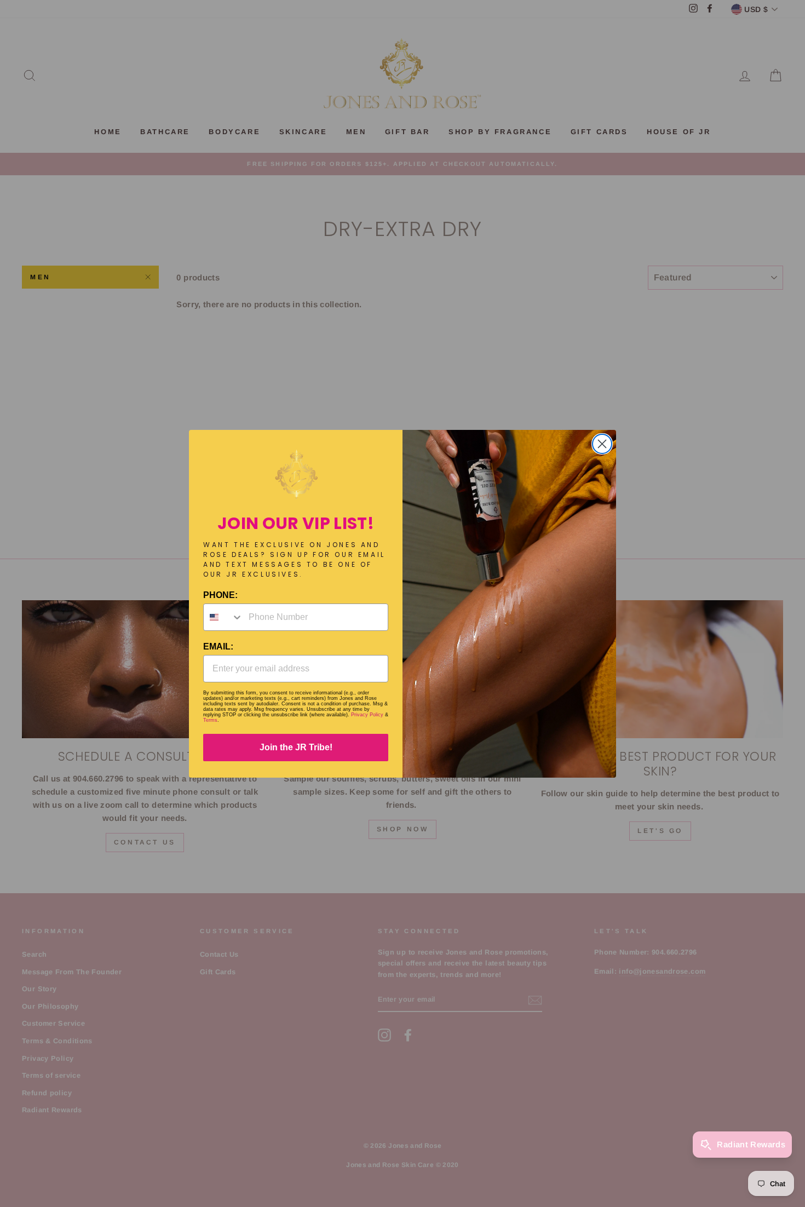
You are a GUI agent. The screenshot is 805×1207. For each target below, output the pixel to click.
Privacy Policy (367, 714)
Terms (210, 720)
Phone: (220, 595)
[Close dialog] (602, 443)
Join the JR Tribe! (296, 747)
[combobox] (223, 617)
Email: (218, 646)
